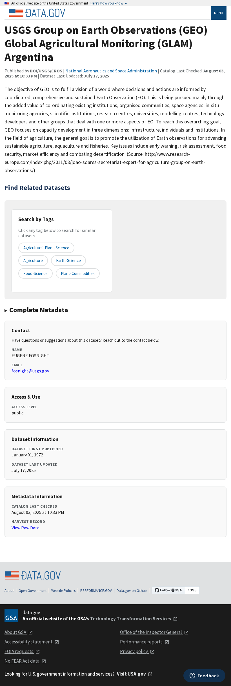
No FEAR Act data (22, 661)
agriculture (33, 260)
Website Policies (63, 590)
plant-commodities (78, 273)
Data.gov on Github (132, 590)
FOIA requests (19, 651)
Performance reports (141, 642)
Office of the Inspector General (151, 632)
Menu (218, 12)
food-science (35, 273)
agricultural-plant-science (46, 247)
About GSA (16, 632)
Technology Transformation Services (131, 619)
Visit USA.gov (132, 674)
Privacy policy (134, 651)
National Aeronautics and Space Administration (111, 71)
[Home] (37, 13)
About (9, 590)
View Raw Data (25, 527)
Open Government (32, 590)
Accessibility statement (29, 642)
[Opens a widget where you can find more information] (204, 676)
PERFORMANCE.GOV (96, 590)
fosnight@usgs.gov (30, 371)
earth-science (68, 260)
